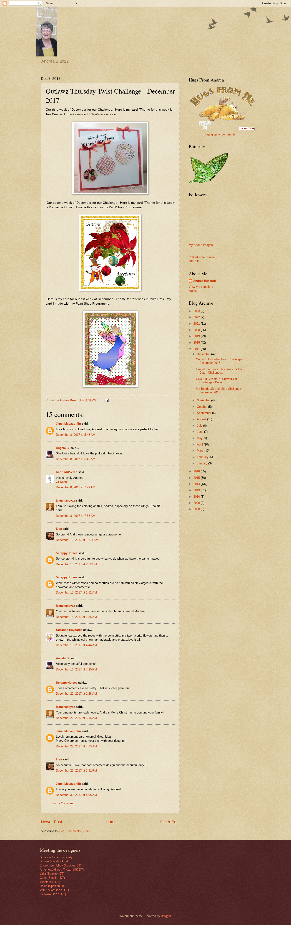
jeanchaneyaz (65, 500)
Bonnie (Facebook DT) (54, 861)
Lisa (59, 528)
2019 (197, 336)
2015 (197, 477)
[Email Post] (106, 400)
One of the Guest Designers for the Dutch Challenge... (219, 370)
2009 (197, 503)
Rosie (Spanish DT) (52, 886)
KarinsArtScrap (66, 472)
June (200, 431)
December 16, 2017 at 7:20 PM (76, 669)
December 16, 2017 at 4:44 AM (76, 645)
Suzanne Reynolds (69, 630)
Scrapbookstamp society (56, 857)
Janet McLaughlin (68, 423)
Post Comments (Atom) (74, 831)
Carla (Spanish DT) (52, 877)
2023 (197, 311)
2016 (197, 471)
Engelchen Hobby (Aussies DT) (60, 865)
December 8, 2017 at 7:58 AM (75, 515)
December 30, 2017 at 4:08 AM (76, 795)
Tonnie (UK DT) (50, 882)
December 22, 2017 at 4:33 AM (76, 746)
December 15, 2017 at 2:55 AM (76, 617)
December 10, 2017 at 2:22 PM (76, 564)
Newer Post (51, 822)
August (202, 419)
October (202, 406)
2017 (197, 349)
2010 (197, 496)
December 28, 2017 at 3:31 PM (76, 770)
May (200, 438)
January (202, 463)
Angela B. (63, 448)
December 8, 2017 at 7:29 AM (75, 487)
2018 (197, 342)
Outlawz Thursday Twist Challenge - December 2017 (219, 361)
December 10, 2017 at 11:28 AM (77, 540)
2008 (197, 509)
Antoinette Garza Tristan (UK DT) (62, 869)
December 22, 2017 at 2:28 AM (76, 693)
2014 (197, 484)
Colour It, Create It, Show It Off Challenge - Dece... (216, 380)
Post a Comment (62, 803)
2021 (197, 323)
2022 (197, 317)
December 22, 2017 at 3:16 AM (76, 718)
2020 (197, 330)
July (200, 425)
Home (111, 822)
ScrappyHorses (66, 553)
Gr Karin (61, 482)
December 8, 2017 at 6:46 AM (75, 459)
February (203, 457)
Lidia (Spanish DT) (52, 873)
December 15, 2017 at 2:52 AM (76, 592)
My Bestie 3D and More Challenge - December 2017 (219, 390)
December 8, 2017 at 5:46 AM (75, 434)
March (201, 450)
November (204, 400)
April (200, 444)
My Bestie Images (201, 245)
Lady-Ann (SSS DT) (53, 894)
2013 (197, 490)
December (204, 354)
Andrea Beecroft (204, 281)
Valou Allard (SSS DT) (54, 890)
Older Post (170, 822)
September (204, 413)
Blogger (166, 916)
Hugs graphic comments (219, 134)
